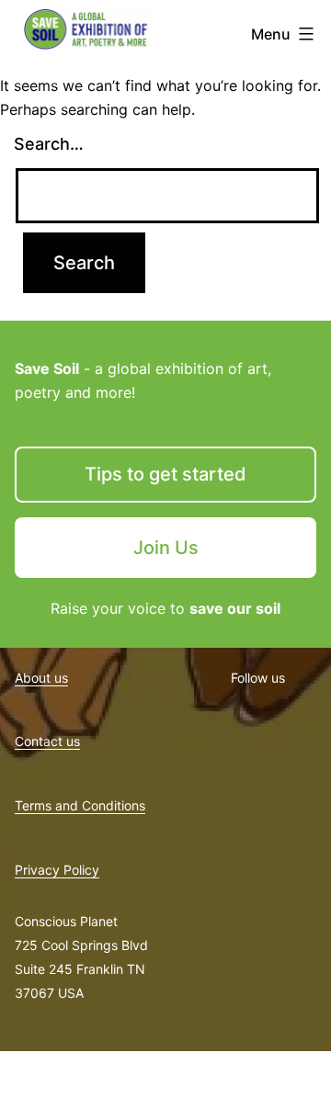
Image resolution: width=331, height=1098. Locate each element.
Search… (49, 143)
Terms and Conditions (80, 805)
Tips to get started (165, 474)
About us (41, 677)
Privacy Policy (57, 869)
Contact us (47, 741)
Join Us (166, 548)
